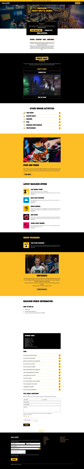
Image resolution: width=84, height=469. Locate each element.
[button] (81, 3)
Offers (45, 441)
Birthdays (45, 440)
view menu (28, 174)
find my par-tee (42, 289)
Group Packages (46, 439)
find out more (42, 97)
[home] (38, 3)
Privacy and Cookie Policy (64, 439)
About (45, 443)
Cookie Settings (62, 441)
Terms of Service (63, 440)
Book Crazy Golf (36, 30)
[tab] (42, 69)
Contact (45, 442)
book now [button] (77, 3)
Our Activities (46, 438)
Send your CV (62, 438)
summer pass (48, 30)
